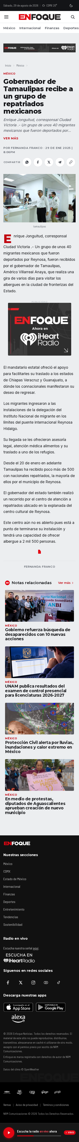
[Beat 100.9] (19, 1092)
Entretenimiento (13, 909)
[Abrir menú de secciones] (6, 17)
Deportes (71, 28)
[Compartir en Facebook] (38, 162)
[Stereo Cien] (44, 1092)
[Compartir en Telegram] (59, 162)
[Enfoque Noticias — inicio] (39, 16)
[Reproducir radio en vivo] (8, 1132)
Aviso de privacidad (27, 1105)
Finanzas (52, 28)
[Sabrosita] (57, 1092)
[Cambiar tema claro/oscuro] (71, 5)
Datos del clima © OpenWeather (21, 1069)
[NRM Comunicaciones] (7, 1092)
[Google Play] (50, 1007)
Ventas (7, 1105)
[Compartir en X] (49, 162)
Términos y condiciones (56, 1105)
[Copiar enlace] (70, 162)
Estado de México (14, 879)
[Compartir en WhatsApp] (27, 162)
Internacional (30, 28)
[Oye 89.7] (32, 1092)
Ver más (11, 138)
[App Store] (18, 1007)
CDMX (6, 871)
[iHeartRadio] (19, 958)
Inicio (8, 65)
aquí (35, 948)
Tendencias (10, 917)
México (9, 28)
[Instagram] (33, 982)
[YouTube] (46, 982)
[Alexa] (18, 1018)
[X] (20, 982)
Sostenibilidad (12, 924)
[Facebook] (8, 982)
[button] (39, 198)
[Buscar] (72, 17)
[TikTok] (58, 982)
